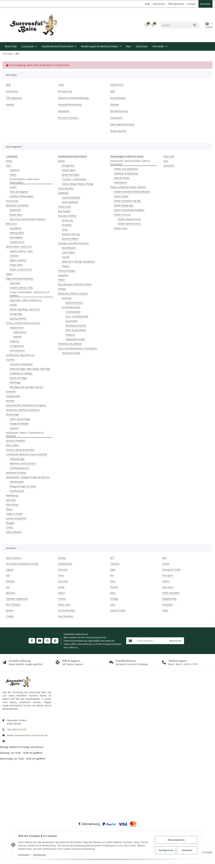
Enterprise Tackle (171, 569)
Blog (147, 3)
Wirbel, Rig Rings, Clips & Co (25, 309)
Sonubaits (167, 604)
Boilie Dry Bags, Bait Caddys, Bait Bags (30, 368)
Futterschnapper (67, 270)
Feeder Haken (121, 196)
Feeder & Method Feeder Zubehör (128, 187)
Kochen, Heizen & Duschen (20, 449)
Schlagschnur (17, 345)
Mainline (10, 592)
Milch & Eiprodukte (76, 330)
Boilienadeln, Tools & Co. (19, 246)
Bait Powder (64, 211)
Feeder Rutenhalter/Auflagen (129, 209)
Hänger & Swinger (19, 423)
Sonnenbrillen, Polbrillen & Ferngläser (26, 405)
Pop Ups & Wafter (67, 215)
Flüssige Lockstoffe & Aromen (73, 243)
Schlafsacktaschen (19, 467)
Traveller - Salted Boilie (74, 179)
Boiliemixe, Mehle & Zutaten (73, 293)
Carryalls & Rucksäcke (21, 364)
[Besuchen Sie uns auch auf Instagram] (47, 640)
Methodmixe (120, 182)
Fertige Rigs (16, 313)
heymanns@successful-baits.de (31, 735)
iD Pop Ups (67, 220)
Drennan (62, 569)
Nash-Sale (169, 156)
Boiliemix (66, 298)
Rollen (9, 509)
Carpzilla (114, 563)
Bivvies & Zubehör (15, 440)
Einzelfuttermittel (71, 307)
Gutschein (169, 165)
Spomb (9, 610)
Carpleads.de (65, 563)
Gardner (10, 581)
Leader (13, 304)
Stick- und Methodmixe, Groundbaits (77, 348)
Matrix (61, 592)
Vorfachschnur (17, 350)
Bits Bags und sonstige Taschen (26, 386)
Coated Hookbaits (71, 197)
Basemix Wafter (70, 238)
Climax (165, 563)
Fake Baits (15, 283)
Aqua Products (13, 557)
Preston (62, 598)
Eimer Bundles (66, 188)
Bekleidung (12, 495)
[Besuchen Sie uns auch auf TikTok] (55, 640)
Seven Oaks (64, 604)
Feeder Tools (120, 228)
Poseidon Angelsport (17, 598)
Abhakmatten (17, 481)
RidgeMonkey (169, 598)
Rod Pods (11, 499)
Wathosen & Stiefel (16, 472)
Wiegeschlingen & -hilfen (23, 486)
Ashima (62, 557)
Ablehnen (187, 850)
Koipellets (63, 275)
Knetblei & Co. (17, 241)
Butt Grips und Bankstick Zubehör (27, 219)
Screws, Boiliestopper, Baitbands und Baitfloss (29, 294)
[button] (146, 25)
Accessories (12, 200)
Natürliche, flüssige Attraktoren (78, 261)
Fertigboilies (68, 165)
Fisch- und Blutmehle (77, 316)
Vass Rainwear (65, 616)
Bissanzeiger (12, 414)
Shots (65, 229)
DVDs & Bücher (14, 531)
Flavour (66, 266)
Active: (10, 780)
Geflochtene (20, 332)
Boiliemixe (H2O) (74, 302)
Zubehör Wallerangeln (21, 196)
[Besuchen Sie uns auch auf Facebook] (31, 640)
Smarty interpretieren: (8, 792)
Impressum (24, 854)
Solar (113, 604)
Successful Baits (66, 610)
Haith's (166, 581)
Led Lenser (168, 586)
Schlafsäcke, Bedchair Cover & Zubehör (26, 454)
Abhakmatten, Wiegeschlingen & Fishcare (28, 477)
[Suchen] (196, 25)
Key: (11, 803)
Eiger (113, 569)
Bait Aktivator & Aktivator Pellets (75, 284)
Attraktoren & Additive (70, 343)
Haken (13, 174)
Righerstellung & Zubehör (19, 278)
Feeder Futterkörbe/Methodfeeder (132, 191)
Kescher (10, 400)
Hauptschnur (17, 327)
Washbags (15, 382)
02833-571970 (190, 664)
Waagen (10, 522)
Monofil (17, 336)
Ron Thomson (13, 604)
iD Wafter (67, 224)
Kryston (114, 586)
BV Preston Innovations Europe (22, 563)
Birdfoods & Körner (76, 325)
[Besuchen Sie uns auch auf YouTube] (39, 640)
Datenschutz (39, 854)
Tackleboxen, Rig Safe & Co (20, 354)
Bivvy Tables (12, 445)
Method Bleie (17, 232)
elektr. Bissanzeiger (20, 418)
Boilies (61, 160)
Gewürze (70, 334)
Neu (166, 160)
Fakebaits (15, 170)
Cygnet (9, 569)
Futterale (10, 391)
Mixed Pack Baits (70, 174)
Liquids (66, 256)
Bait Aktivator (69, 247)
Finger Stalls (16, 264)
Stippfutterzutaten (75, 339)
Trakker (10, 616)
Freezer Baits (69, 170)
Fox (112, 575)
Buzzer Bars (16, 214)
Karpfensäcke (17, 490)
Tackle (13, 187)
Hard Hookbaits (70, 202)
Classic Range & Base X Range (77, 183)
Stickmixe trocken (71, 352)
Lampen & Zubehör (16, 518)
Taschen (10, 359)
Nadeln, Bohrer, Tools (21, 251)
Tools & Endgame (19, 191)
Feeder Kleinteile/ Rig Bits (127, 200)
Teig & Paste (64, 206)
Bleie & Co (11, 223)
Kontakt (191, 3)
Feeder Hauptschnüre (129, 219)
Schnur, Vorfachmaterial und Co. (23, 322)
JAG (8, 586)
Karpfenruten (13, 396)
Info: (11, 771)
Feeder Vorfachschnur (129, 223)
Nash (113, 592)
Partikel (62, 288)
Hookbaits (63, 192)
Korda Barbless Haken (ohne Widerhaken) (25, 181)
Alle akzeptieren (176, 839)
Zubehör (14, 428)
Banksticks (15, 209)
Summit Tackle (118, 610)
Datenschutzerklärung (75, 640)
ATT (112, 557)
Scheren (14, 255)
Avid (164, 557)
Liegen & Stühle (14, 513)
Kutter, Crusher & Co (21, 269)
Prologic (114, 598)
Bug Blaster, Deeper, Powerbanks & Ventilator (24, 434)
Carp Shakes (68, 252)
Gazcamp (63, 581)
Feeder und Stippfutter (126, 168)
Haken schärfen (18, 260)
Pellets (61, 279)
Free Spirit (167, 575)
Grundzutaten (73, 311)
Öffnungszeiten (176, 3)
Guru (113, 581)
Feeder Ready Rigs (123, 205)
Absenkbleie (16, 237)
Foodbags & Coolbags (21, 373)
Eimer (9, 160)
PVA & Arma (12, 504)
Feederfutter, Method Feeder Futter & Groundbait (130, 162)
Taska (165, 610)
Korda (61, 586)
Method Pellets (122, 177)
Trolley (9, 527)
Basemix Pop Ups (71, 234)
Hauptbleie (15, 228)
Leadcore (14, 341)
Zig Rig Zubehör (18, 318)
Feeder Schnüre (122, 214)
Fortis (61, 575)
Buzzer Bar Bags (18, 377)
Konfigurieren (166, 850)
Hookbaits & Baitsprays (126, 173)
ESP (8, 575)
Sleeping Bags (17, 458)
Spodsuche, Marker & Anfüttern (23, 409)
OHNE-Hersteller (171, 592)
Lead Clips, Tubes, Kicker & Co (26, 300)
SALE (8, 165)
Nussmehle (72, 320)
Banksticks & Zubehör (17, 205)
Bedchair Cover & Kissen (23, 463)
